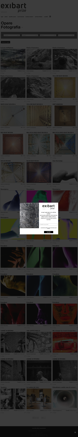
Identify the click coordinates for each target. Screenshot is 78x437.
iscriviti (49, 232)
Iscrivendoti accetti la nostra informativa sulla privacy (49, 228)
